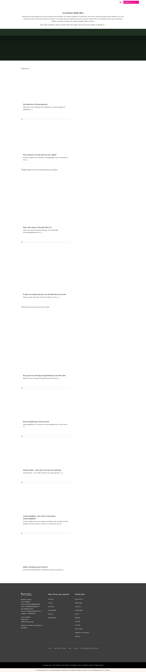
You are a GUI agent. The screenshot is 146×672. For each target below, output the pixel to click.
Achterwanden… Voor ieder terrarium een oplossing (42, 470)
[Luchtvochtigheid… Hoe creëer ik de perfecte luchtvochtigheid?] (46, 497)
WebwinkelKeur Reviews (79, 670)
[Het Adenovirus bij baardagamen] (46, 84)
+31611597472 (31, 613)
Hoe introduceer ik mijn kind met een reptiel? (40, 155)
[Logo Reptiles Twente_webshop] (30, 593)
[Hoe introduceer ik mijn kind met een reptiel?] (46, 134)
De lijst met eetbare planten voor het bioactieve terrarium (44, 294)
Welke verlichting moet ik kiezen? (35, 567)
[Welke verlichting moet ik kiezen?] (46, 547)
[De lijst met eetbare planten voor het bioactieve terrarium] (46, 266)
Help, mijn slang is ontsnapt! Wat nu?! (37, 227)
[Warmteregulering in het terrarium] (46, 402)
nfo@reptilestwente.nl (33, 611)
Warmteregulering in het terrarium (36, 422)
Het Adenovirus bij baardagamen (35, 104)
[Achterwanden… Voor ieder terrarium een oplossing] (46, 451)
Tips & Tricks (46, 85)
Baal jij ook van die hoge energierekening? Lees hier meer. (44, 375)
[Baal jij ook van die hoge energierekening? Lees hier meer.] (46, 339)
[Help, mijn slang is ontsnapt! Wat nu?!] (46, 196)
